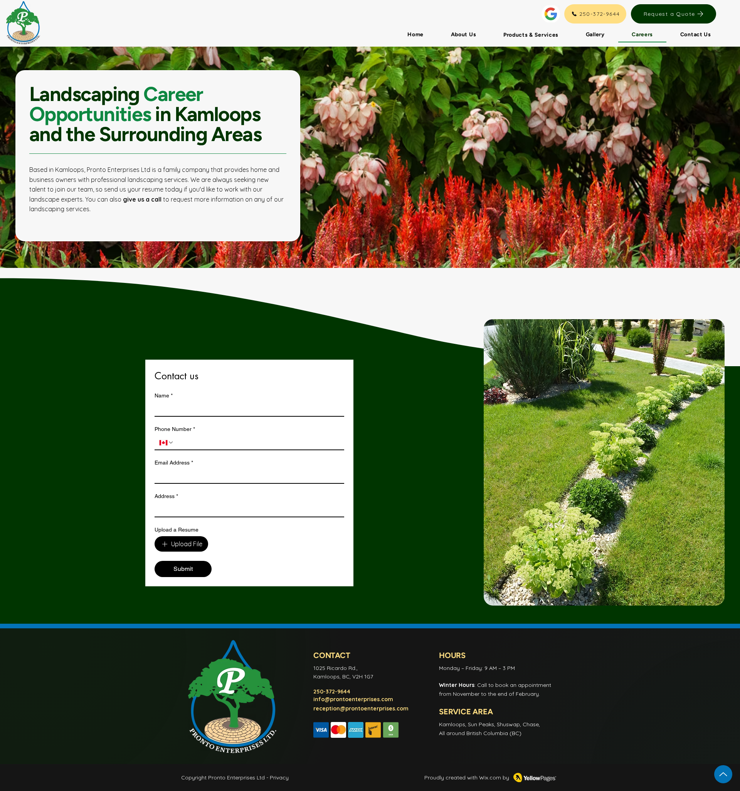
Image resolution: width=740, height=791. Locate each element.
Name (164, 395)
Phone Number (175, 429)
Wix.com (490, 777)
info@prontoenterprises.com (353, 699)
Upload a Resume (176, 530)
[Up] (723, 774)
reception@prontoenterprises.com (361, 708)
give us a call (142, 199)
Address (166, 496)
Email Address (174, 462)
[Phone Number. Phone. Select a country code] (166, 442)
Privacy (279, 777)
